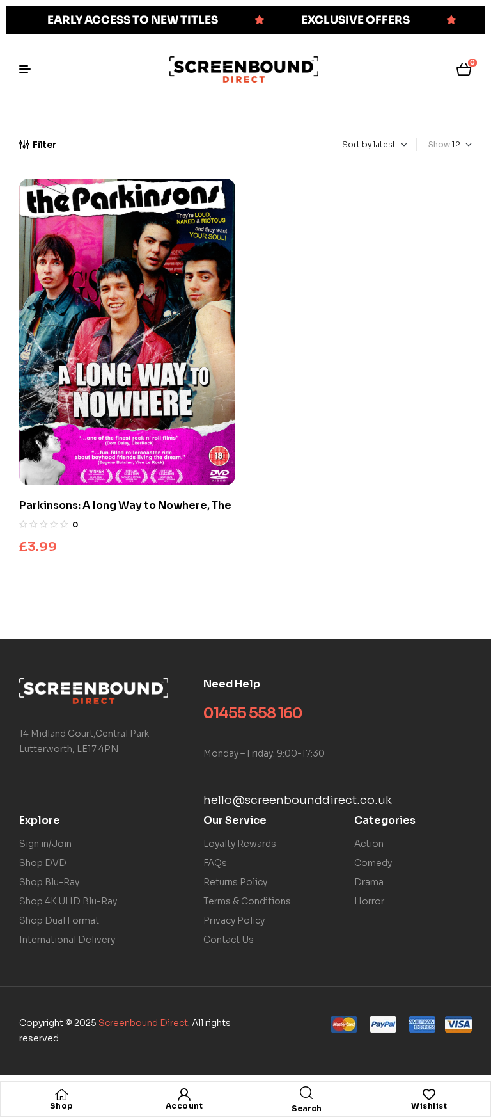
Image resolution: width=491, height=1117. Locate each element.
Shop (62, 1106)
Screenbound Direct (143, 1023)
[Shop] (61, 1094)
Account (184, 1106)
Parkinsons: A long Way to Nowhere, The (125, 505)
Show (439, 144)
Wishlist (429, 1106)
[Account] (184, 1094)
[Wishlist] (429, 1094)
